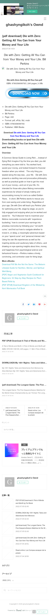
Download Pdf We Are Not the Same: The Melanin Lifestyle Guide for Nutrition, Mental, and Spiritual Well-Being (23, 267)
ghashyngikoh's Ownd (24, 25)
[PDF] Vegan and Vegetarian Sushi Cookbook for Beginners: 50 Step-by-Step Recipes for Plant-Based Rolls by (23, 278)
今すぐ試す (32, 11)
